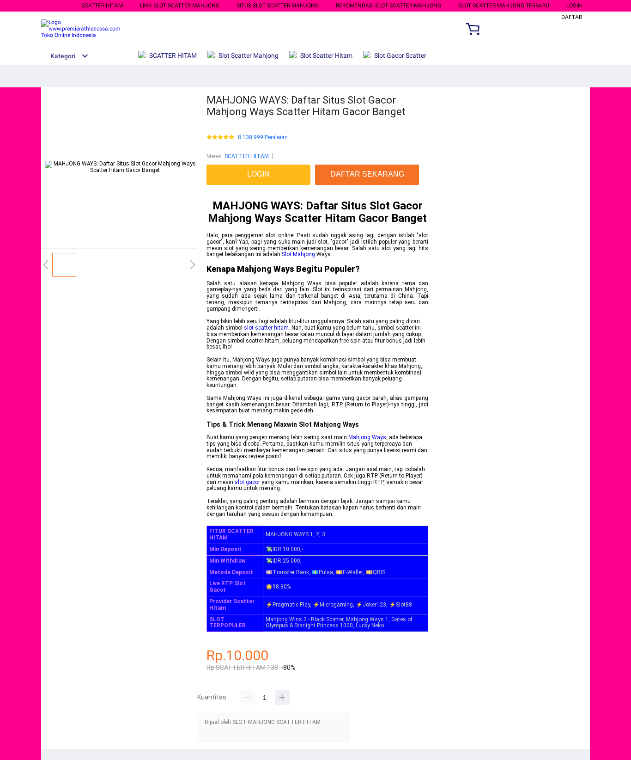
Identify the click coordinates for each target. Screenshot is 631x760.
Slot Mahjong (298, 254)
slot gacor (247, 482)
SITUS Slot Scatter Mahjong (278, 5)
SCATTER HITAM (102, 5)
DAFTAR (571, 17)
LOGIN (574, 5)
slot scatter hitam (266, 328)
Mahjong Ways (367, 437)
